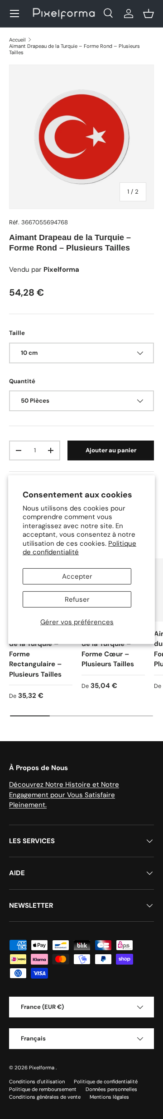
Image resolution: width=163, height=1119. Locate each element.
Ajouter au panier (111, 450)
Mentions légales (109, 1097)
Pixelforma (42, 1067)
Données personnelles (111, 1089)
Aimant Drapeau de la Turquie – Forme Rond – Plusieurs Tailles (74, 49)
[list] (81, 137)
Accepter (77, 576)
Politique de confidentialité (106, 1081)
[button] (148, 13)
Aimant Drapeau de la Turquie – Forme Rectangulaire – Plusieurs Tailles (36, 654)
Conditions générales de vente (45, 1097)
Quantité (22, 381)
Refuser (77, 599)
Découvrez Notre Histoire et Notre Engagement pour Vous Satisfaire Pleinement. (64, 794)
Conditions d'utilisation (37, 1081)
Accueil (17, 40)
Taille (17, 333)
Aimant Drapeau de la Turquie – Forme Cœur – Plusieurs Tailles (109, 649)
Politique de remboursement (43, 1089)
